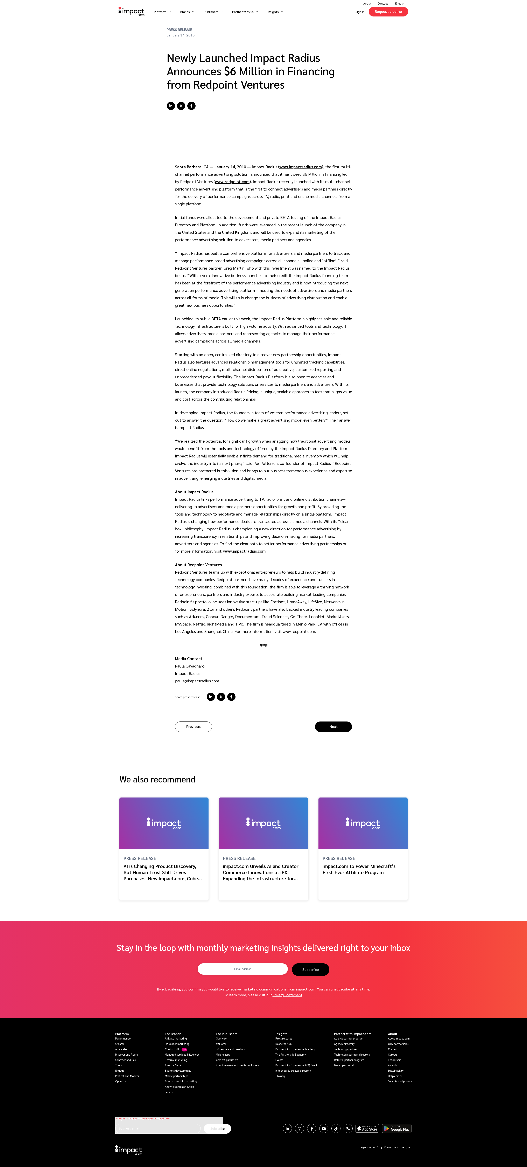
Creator (119, 1043)
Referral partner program (349, 1060)
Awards (392, 1065)
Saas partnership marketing (181, 1081)
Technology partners (346, 1049)
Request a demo (388, 11)
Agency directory (344, 1043)
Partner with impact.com (352, 1034)
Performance (123, 1038)
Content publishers (227, 1060)
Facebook (311, 1128)
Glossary (280, 1076)
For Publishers (226, 1034)
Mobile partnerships (176, 1076)
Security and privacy (400, 1081)
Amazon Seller (173, 1065)
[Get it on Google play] (397, 1128)
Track (118, 1065)
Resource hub (283, 1043)
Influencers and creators (230, 1049)
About (392, 1034)
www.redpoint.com (232, 181)
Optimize (120, 1081)
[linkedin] (171, 106)
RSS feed (348, 1128)
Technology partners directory (352, 1054)
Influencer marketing (177, 1043)
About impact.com (399, 1038)
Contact (383, 3)
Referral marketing (176, 1060)
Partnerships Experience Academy (295, 1049)
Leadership (394, 1060)
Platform (122, 1034)
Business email (129, 1128)
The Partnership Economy (290, 1054)
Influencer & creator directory (293, 1070)
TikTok (336, 1128)
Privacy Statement (287, 994)
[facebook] (191, 106)
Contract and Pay (125, 1060)
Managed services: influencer (182, 1054)
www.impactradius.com (300, 166)
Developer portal (344, 1065)
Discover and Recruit (127, 1054)
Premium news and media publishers (237, 1065)
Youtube (323, 1128)
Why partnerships (398, 1043)
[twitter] (181, 106)
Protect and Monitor (127, 1076)
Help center (395, 1076)
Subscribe (310, 969)
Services (169, 1092)
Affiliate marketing (176, 1038)
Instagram (299, 1128)
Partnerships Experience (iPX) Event (296, 1065)
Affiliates (221, 1043)
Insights (281, 1034)
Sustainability (395, 1070)
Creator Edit (172, 1049)
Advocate (121, 1049)
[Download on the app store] (367, 1128)
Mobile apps (223, 1054)
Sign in (360, 11)
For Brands (173, 1034)
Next (334, 726)
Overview (221, 1038)
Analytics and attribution (179, 1086)
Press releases (283, 1038)
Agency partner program (348, 1038)
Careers (392, 1054)
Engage (119, 1070)
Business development (178, 1070)
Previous (193, 726)
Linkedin (287, 1128)
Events (279, 1060)
